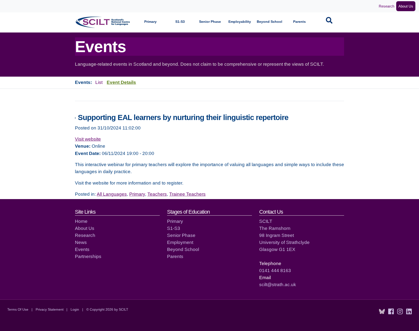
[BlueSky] (382, 311)
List (99, 82)
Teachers (157, 194)
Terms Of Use (17, 309)
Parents (299, 22)
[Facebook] (391, 311)
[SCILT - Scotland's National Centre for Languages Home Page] (103, 22)
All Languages (112, 194)
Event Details (121, 82)
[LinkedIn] (409, 311)
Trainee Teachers (187, 194)
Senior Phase (210, 22)
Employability (239, 22)
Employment (180, 242)
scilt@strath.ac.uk (277, 284)
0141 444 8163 (275, 270)
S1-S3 (180, 22)
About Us (405, 6)
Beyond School (269, 22)
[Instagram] (400, 311)
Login (75, 309)
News (81, 242)
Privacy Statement (50, 309)
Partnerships (88, 256)
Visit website (88, 139)
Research (386, 6)
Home (81, 221)
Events (82, 249)
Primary (150, 22)
